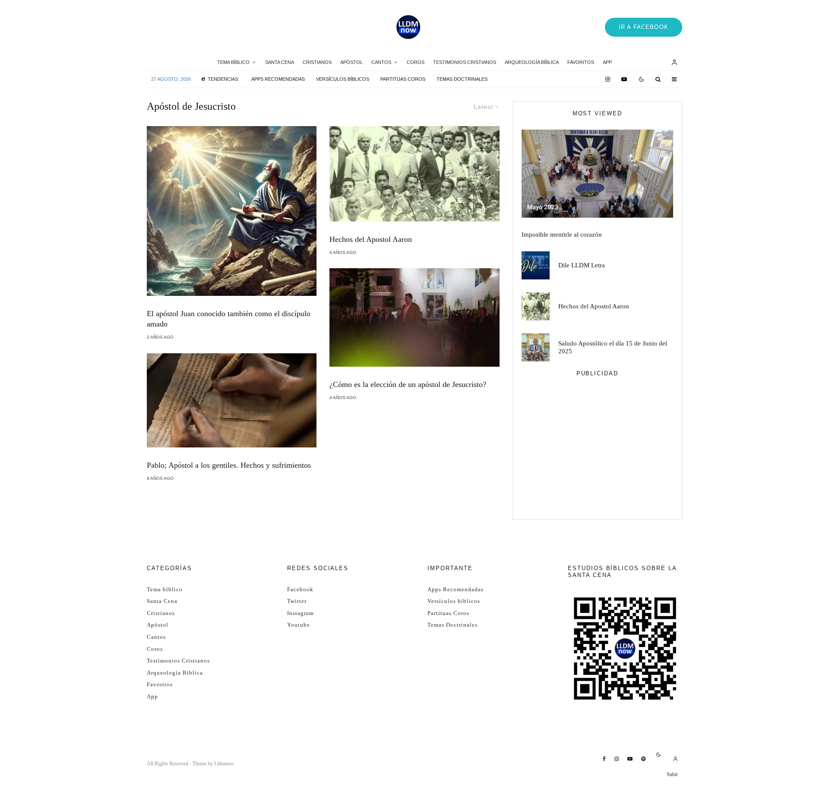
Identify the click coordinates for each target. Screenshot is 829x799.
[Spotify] (643, 758)
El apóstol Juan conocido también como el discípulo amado (228, 318)
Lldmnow (224, 764)
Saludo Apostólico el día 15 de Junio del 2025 (612, 347)
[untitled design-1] (231, 211)
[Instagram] (608, 79)
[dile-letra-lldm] (536, 265)
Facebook (300, 589)
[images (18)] (414, 174)
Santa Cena (279, 62)
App (607, 62)
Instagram (300, 613)
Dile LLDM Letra (581, 265)
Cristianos (317, 62)
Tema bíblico (233, 62)
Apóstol (351, 62)
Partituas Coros (402, 79)
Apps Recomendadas (278, 79)
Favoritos (580, 62)
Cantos (381, 62)
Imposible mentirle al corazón (562, 234)
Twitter (297, 601)
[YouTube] (624, 79)
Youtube (298, 624)
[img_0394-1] (536, 347)
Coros (415, 62)
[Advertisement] (597, 450)
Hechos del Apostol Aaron (370, 239)
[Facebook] (604, 758)
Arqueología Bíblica (532, 62)
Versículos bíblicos (342, 79)
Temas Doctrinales (462, 79)
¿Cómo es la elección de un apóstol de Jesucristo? (407, 384)
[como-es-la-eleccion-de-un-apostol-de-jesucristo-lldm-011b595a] (414, 317)
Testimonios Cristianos (464, 62)
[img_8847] (597, 173)
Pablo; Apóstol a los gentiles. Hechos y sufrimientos (229, 465)
